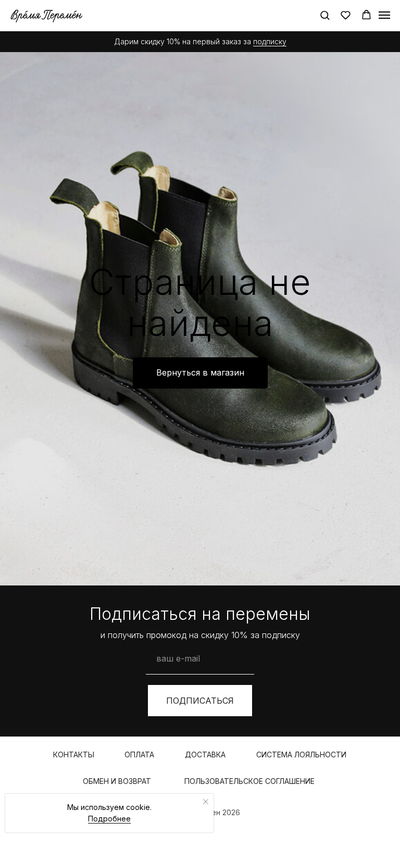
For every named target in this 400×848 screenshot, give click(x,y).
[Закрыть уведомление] (206, 801)
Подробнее (109, 818)
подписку (269, 41)
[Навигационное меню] (384, 15)
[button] (325, 15)
